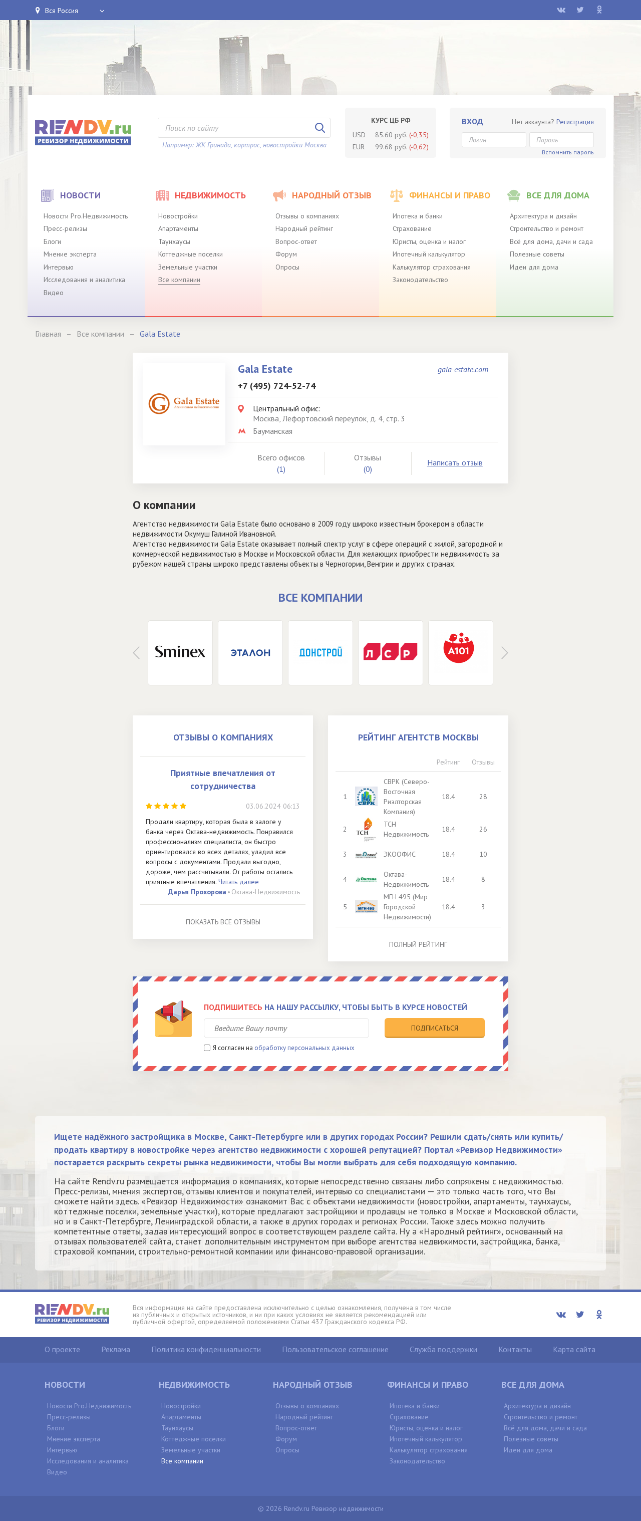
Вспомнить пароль (568, 152)
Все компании (179, 279)
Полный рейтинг (418, 944)
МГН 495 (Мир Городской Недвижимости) (407, 906)
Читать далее (238, 881)
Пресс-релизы (65, 228)
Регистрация (575, 121)
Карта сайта (574, 1349)
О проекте (62, 1349)
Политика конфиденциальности (206, 1349)
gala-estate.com (463, 369)
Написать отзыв (455, 462)
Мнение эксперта (70, 254)
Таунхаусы (174, 241)
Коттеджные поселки (190, 254)
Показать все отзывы (223, 921)
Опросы (287, 267)
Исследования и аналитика (84, 279)
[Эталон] (250, 652)
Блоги (52, 241)
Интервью (59, 267)
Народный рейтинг (304, 228)
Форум (286, 254)
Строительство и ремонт (546, 228)
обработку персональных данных (304, 1048)
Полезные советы (537, 254)
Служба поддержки (443, 1349)
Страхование (412, 228)
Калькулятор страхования (432, 267)
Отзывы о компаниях (307, 215)
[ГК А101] (460, 652)
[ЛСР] (390, 652)
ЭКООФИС (400, 854)
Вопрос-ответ (296, 241)
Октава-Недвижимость (265, 891)
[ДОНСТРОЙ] (320, 652)
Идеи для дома (534, 267)
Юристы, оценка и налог (429, 241)
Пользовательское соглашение (335, 1349)
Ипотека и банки (418, 215)
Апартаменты (178, 228)
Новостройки (178, 215)
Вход (472, 121)
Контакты (515, 1349)
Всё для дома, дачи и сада (551, 241)
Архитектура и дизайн (543, 215)
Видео (54, 292)
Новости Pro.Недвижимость (86, 215)
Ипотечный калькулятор (429, 254)
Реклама (115, 1349)
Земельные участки (187, 267)
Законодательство (420, 279)
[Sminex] (180, 652)
